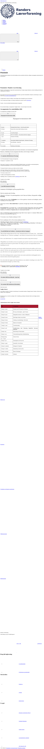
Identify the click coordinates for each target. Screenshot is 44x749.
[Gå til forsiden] (22, 18)
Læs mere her (2, 298)
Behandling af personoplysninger (11, 748)
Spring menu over (3, 0)
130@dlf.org (29, 100)
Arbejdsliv (4, 21)
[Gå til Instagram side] (25, 651)
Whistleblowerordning (21, 748)
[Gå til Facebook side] (8, 651)
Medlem (4, 20)
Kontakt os (4, 24)
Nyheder (4, 22)
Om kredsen (5, 23)
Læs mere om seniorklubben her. (10, 95)
